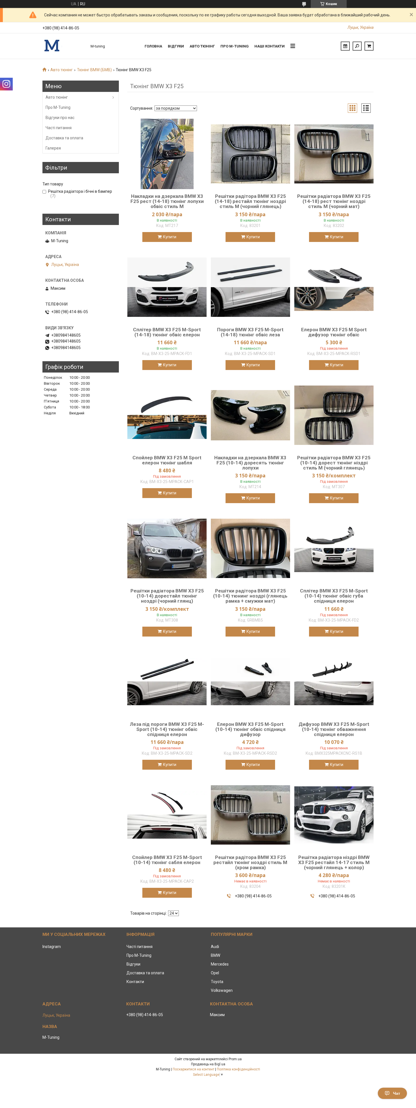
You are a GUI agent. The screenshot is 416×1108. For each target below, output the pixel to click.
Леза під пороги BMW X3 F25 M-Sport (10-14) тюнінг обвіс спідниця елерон (167, 729)
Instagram (51, 946)
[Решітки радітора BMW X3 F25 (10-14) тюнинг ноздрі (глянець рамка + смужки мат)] (250, 548)
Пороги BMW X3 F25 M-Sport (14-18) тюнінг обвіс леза (250, 332)
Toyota (217, 981)
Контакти (135, 981)
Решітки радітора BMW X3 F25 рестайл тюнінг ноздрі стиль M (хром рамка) (250, 862)
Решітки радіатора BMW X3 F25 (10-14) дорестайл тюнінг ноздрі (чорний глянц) (167, 595)
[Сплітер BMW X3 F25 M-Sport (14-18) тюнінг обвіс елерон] (167, 287)
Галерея (53, 148)
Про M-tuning (234, 46)
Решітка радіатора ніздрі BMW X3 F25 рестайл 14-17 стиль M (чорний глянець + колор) (334, 862)
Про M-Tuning (58, 107)
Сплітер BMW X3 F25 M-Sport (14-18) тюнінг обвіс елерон (167, 332)
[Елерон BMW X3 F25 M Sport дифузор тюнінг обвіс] (334, 287)
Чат (396, 1093)
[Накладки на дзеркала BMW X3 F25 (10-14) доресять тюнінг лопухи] (250, 415)
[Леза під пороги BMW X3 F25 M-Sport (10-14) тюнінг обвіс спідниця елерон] (167, 681)
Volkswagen (222, 990)
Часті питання (59, 127)
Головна (153, 46)
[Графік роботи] (345, 46)
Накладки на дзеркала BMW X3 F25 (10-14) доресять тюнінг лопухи (250, 462)
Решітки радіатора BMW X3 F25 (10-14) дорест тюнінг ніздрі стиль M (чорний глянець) (333, 462)
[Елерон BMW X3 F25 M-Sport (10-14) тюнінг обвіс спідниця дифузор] (250, 681)
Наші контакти (269, 46)
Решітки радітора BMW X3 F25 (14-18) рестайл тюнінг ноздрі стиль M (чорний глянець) (250, 201)
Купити (169, 237)
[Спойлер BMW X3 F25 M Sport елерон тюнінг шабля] (167, 415)
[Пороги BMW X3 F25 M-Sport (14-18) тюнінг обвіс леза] (250, 287)
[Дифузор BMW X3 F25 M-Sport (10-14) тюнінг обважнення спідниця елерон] (334, 681)
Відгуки (176, 46)
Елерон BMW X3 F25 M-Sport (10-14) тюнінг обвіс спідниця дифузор (250, 729)
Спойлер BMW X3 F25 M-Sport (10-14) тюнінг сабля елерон (167, 860)
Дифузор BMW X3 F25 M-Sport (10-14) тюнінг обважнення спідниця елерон (334, 729)
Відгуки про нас (60, 117)
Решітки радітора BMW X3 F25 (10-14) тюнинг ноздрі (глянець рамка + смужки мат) (250, 595)
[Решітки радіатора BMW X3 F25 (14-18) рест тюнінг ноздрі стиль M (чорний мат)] (334, 153)
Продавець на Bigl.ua (208, 1064)
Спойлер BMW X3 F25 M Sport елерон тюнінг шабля (166, 460)
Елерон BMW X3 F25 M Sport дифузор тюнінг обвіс (334, 332)
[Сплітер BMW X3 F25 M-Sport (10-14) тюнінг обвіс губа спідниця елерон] (334, 548)
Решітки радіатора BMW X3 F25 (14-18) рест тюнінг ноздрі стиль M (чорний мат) (333, 201)
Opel (215, 973)
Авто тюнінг (202, 46)
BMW (215, 955)
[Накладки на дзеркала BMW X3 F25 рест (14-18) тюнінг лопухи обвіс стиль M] (167, 153)
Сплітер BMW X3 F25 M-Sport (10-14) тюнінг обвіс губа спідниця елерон (334, 595)
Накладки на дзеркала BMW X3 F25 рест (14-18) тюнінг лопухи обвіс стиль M (167, 201)
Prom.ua (235, 1059)
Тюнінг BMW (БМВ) (94, 70)
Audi (215, 946)
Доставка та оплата (64, 138)
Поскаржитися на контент (193, 1069)
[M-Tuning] (63, 46)
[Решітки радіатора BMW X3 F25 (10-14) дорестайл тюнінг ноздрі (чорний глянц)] (167, 548)
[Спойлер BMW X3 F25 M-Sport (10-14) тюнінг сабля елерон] (167, 815)
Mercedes (220, 964)
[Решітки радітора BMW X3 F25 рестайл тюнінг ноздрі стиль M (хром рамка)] (250, 815)
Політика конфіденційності (238, 1069)
